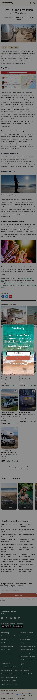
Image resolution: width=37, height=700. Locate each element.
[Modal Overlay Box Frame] (18, 350)
